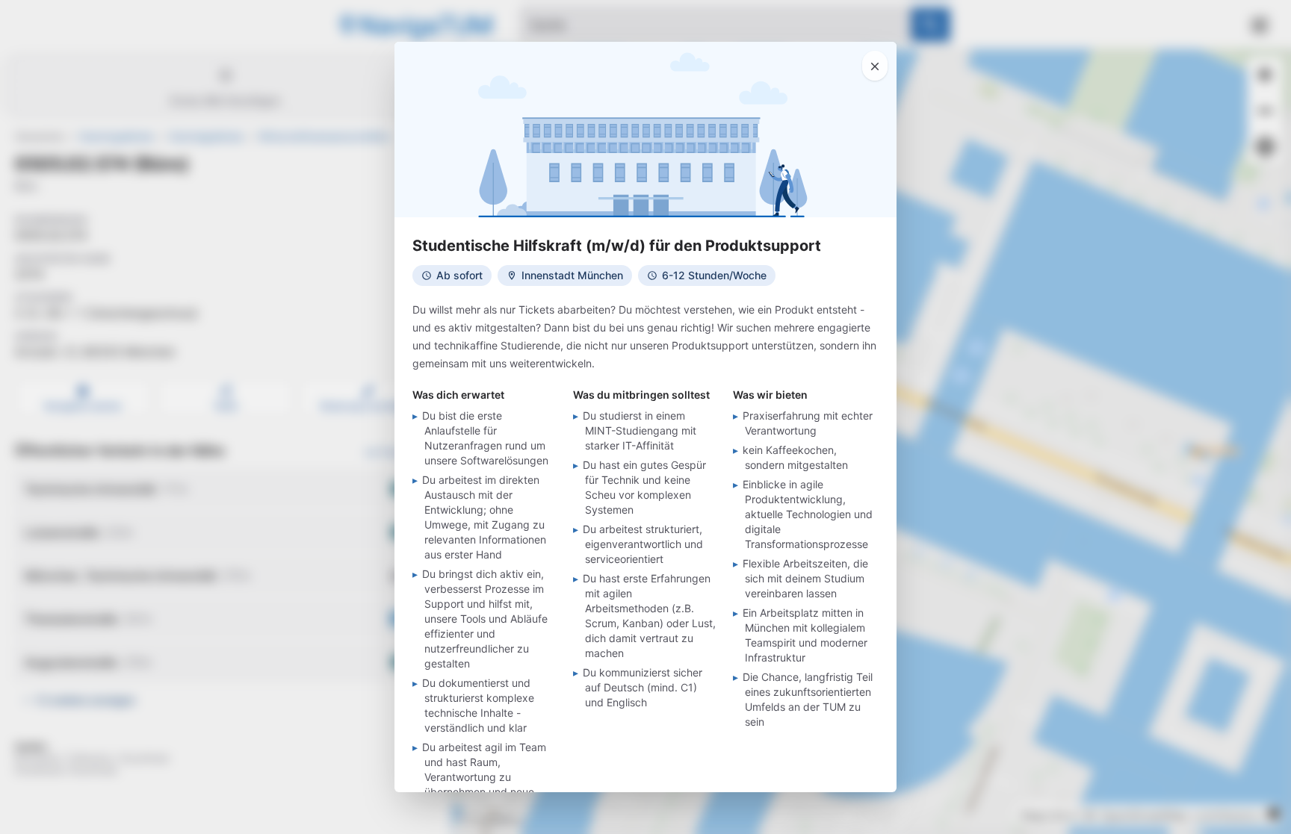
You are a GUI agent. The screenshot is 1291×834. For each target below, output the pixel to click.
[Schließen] (875, 66)
